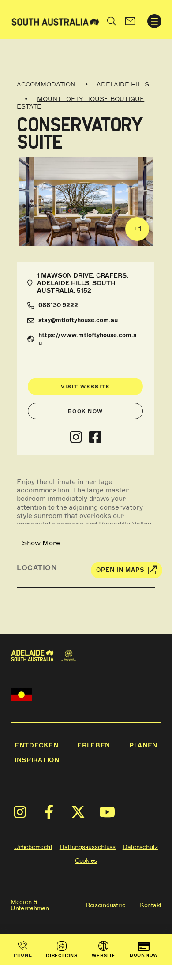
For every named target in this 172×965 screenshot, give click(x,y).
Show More (41, 543)
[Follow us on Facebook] (95, 437)
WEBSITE (104, 955)
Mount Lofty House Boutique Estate (80, 102)
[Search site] (111, 21)
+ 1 (137, 229)
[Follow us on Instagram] (76, 437)
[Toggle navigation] (154, 21)
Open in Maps (120, 570)
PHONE (23, 955)
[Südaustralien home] (55, 21)
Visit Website (85, 386)
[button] (130, 21)
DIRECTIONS (61, 955)
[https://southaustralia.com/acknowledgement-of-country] (21, 694)
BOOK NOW (144, 955)
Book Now (85, 411)
